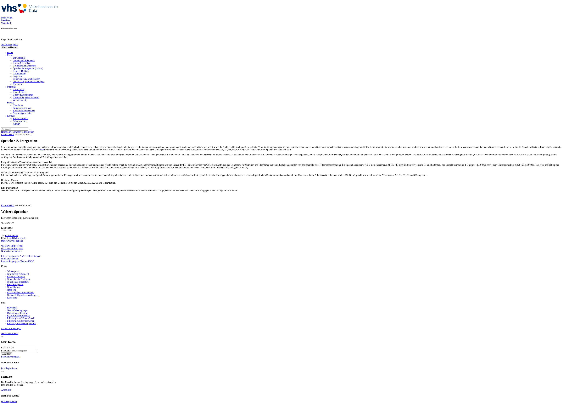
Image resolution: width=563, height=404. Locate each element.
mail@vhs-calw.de (17, 238)
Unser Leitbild (19, 92)
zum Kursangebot (9, 44)
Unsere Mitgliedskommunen (26, 97)
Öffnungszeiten (20, 121)
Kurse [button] (10, 55)
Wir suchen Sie (20, 100)
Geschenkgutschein (22, 113)
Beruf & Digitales (21, 71)
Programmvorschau (22, 108)
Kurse (9, 132)
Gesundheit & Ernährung (24, 65)
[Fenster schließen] (2, 371)
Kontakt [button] (11, 116)
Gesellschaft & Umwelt (24, 60)
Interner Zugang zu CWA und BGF (17, 261)
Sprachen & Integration (28, 68)
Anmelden (6, 354)
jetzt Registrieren (9, 368)
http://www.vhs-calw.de (12, 240)
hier (42, 149)
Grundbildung (19, 73)
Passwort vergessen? (10, 356)
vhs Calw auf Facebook (12, 245)
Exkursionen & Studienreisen (26, 79)
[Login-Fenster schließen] (2, 336)
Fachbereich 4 (7, 134)
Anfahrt (16, 124)
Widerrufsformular (9, 333)
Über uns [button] (11, 87)
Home (10, 52)
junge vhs (17, 76)
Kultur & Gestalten (21, 63)
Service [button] (10, 102)
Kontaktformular (20, 118)
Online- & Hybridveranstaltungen (28, 81)
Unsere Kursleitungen (23, 94)
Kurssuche (18, 84)
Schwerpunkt (19, 57)
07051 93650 (11, 235)
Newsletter (18, 105)
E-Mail (4, 347)
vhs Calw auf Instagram (12, 248)
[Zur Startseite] (30, 15)
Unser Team (18, 89)
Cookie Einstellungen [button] (11, 328)
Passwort (5, 350)
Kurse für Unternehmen (24, 110)
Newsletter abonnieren (11, 251)
